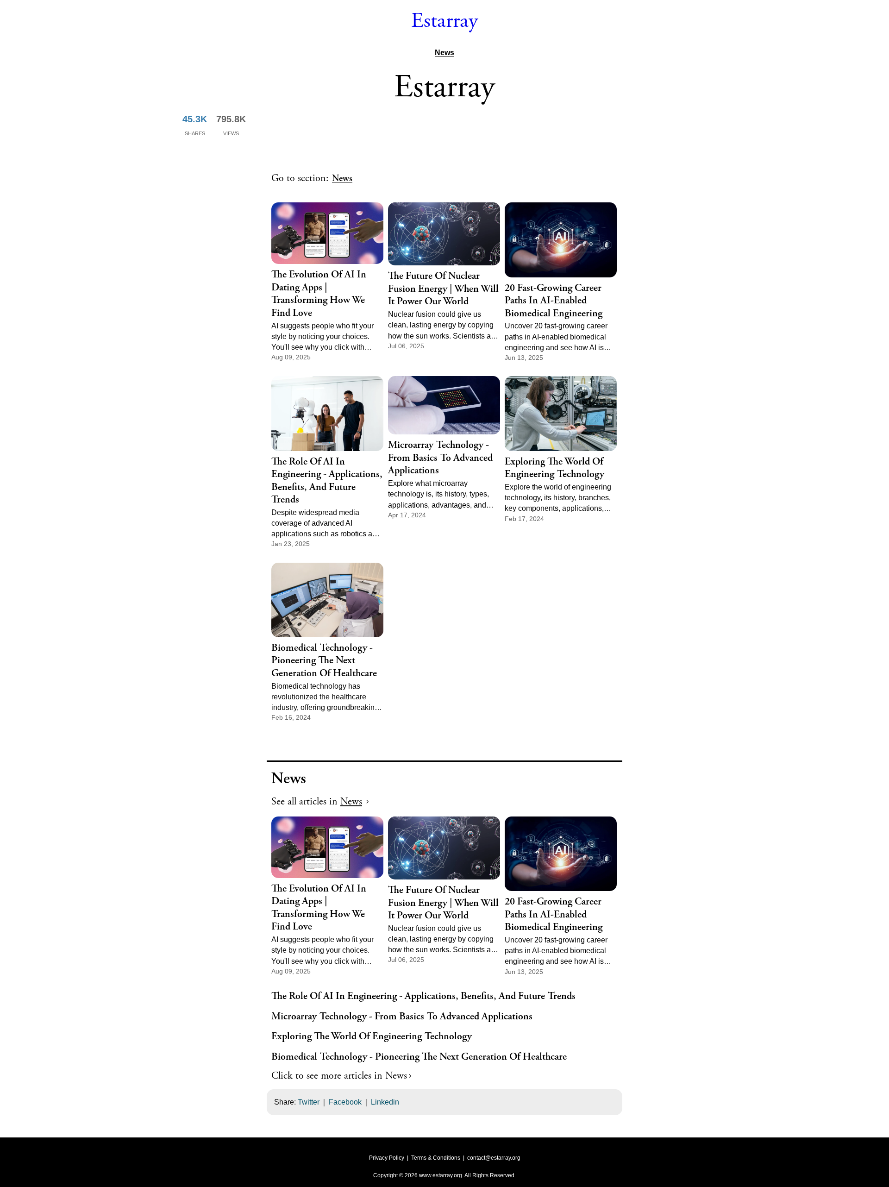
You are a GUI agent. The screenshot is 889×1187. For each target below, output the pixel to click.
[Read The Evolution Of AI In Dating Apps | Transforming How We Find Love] (327, 233)
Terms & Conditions (435, 1158)
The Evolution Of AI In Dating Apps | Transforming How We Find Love (318, 294)
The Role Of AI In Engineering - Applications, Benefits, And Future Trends (326, 481)
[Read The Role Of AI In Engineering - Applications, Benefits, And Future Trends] (327, 413)
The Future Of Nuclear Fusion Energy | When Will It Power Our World (443, 289)
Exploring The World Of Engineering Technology (554, 468)
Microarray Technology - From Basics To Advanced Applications (440, 458)
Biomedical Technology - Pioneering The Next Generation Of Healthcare (324, 661)
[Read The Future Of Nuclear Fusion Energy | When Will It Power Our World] (444, 233)
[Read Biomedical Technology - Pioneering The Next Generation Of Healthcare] (327, 600)
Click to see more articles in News (339, 1075)
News (444, 53)
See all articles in (316, 801)
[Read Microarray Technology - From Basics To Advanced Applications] (444, 405)
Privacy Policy (386, 1158)
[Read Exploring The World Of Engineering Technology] (561, 413)
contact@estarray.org (493, 1158)
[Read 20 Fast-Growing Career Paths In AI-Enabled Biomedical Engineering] (561, 239)
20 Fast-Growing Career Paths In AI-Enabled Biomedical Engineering (553, 301)
